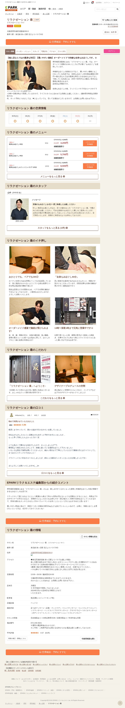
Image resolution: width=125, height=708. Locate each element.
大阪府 (19, 14)
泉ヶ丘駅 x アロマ (68, 664)
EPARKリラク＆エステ (11, 8)
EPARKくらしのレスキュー (29, 693)
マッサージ (9, 14)
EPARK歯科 (30, 690)
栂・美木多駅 (10, 671)
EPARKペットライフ (48, 693)
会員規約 (36, 679)
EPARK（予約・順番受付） (14, 690)
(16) (44, 51)
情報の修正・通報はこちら (17, 638)
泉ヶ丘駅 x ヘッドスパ (40, 664)
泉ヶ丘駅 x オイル (11, 664)
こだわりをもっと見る (51, 398)
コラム (69, 679)
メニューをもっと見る (51, 176)
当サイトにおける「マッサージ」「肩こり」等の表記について (43, 681)
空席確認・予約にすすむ (63, 42)
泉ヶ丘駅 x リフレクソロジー (106, 664)
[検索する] (117, 9)
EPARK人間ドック (79, 690)
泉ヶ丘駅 (46, 14)
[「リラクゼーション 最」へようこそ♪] (30, 369)
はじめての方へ (26, 679)
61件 (110, 32)
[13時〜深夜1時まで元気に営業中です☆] (75, 311)
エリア (23, 9)
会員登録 (99, 2)
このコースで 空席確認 (90, 143)
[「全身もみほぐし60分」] (75, 260)
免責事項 (98, 681)
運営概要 (91, 681)
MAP (37, 20)
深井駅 (18, 671)
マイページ (116, 2)
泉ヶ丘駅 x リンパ (55, 664)
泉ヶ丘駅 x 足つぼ (25, 664)
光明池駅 (38, 671)
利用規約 (43, 679)
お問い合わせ (61, 679)
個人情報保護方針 (71, 681)
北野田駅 (31, 671)
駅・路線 (32, 9)
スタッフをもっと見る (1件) (52, 228)
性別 (86, 3)
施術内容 (42, 9)
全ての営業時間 (113, 26)
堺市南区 (35, 14)
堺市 (27, 14)
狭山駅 (24, 671)
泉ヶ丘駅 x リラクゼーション (85, 664)
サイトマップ (82, 681)
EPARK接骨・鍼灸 (11, 693)
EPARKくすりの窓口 (63, 690)
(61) (61, 51)
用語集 (98, 679)
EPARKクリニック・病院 (45, 690)
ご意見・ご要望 (57, 9)
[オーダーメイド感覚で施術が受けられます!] (30, 311)
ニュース (76, 679)
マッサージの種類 (107, 679)
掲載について (15, 679)
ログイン (107, 2)
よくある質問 (51, 679)
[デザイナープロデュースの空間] (75, 369)
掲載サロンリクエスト (87, 679)
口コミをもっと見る (52, 473)
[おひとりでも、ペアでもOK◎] (30, 260)
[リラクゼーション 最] (29, 75)
